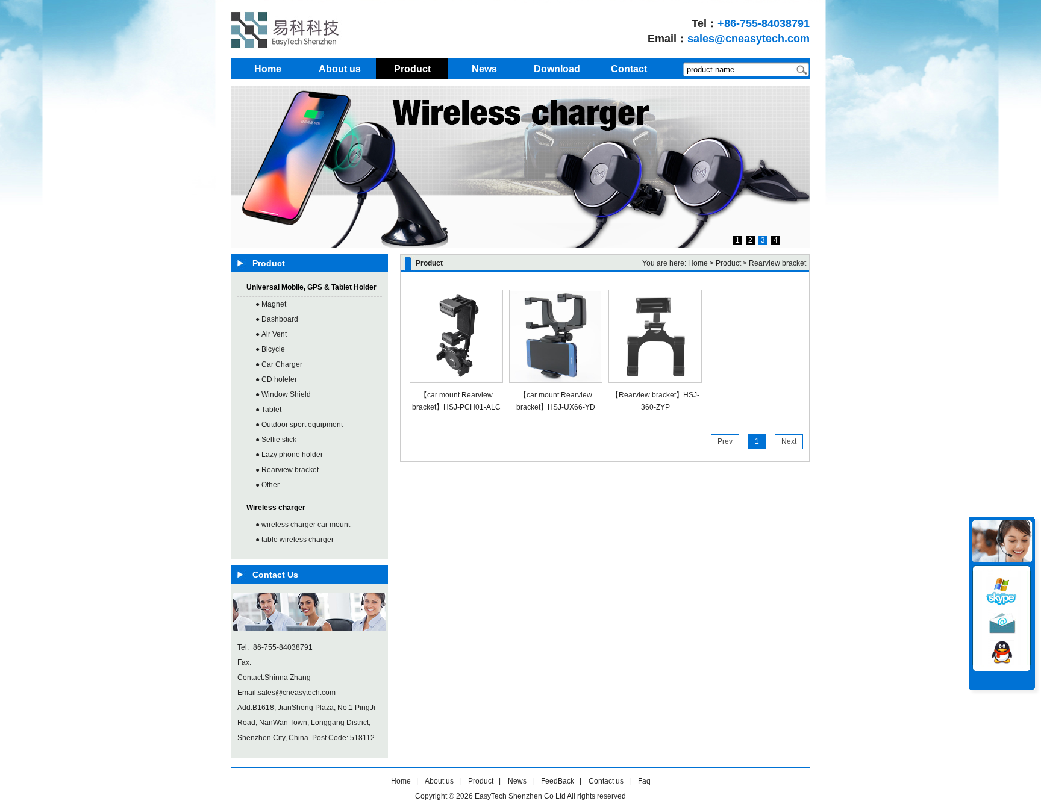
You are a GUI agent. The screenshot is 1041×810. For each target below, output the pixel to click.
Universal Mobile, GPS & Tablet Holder (311, 287)
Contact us (606, 781)
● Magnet (270, 304)
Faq (644, 781)
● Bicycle (270, 349)
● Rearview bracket (287, 470)
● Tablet (268, 409)
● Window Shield (283, 394)
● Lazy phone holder (289, 454)
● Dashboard (276, 319)
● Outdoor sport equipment (299, 424)
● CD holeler (276, 379)
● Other (267, 485)
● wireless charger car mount (302, 524)
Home (698, 263)
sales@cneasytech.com (748, 39)
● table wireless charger (294, 539)
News (517, 781)
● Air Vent (271, 334)
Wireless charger (275, 507)
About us (439, 781)
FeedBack (557, 781)
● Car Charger (278, 364)
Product (480, 781)
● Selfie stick (275, 439)
